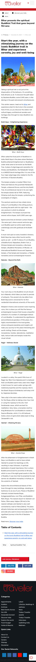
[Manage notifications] (31, 657)
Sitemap (4, 642)
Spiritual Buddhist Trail (18, 545)
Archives (4, 607)
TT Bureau (5, 35)
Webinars (22, 625)
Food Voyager (6, 623)
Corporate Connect (8, 615)
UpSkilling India (24, 623)
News (21, 610)
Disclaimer (4, 645)
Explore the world (7, 620)
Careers (4, 640)
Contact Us (5, 637)
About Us (4, 635)
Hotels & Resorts (7, 625)
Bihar (26, 104)
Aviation (4, 604)
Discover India (6, 617)
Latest (21, 602)
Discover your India (16, 521)
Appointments (6, 602)
